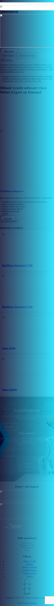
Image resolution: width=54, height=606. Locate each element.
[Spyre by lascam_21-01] (13, 511)
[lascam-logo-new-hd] (13, 495)
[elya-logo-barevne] (13, 527)
